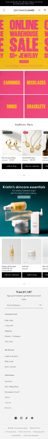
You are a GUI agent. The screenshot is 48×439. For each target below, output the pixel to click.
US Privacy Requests (31, 435)
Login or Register (11, 356)
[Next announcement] (45, 3)
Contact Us (9, 326)
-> (40, 304)
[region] (24, 3)
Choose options (32, 166)
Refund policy (35, 428)
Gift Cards (9, 342)
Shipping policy (39, 432)
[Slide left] (18, 175)
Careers (8, 403)
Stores (7, 397)
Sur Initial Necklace (29, 158)
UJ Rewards (9, 361)
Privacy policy (11, 432)
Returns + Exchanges (13, 336)
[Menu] (3, 10)
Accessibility (16, 435)
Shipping (8, 331)
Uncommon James (21, 428)
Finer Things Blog (11, 387)
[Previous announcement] (2, 3)
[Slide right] (29, 175)
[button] (39, 10)
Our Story (8, 381)
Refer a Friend (10, 367)
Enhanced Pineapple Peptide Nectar (9, 267)
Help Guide (9, 320)
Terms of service (24, 432)
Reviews (8, 408)
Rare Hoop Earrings (9, 158)
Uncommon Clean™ (12, 392)
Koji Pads (25, 266)
